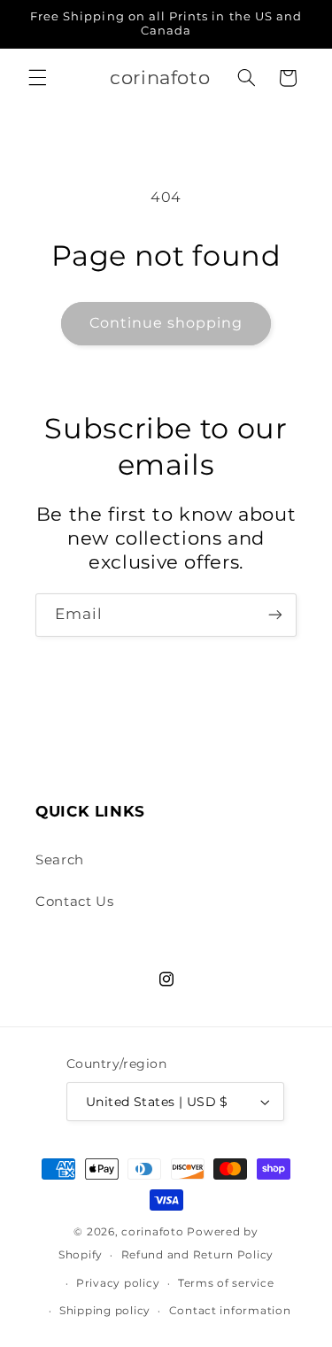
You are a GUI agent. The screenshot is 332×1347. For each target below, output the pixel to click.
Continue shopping (166, 322)
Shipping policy (105, 1310)
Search (59, 860)
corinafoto (152, 1232)
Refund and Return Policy (197, 1255)
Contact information (230, 1310)
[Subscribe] (275, 615)
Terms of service (226, 1283)
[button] (37, 78)
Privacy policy (117, 1283)
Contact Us (74, 902)
